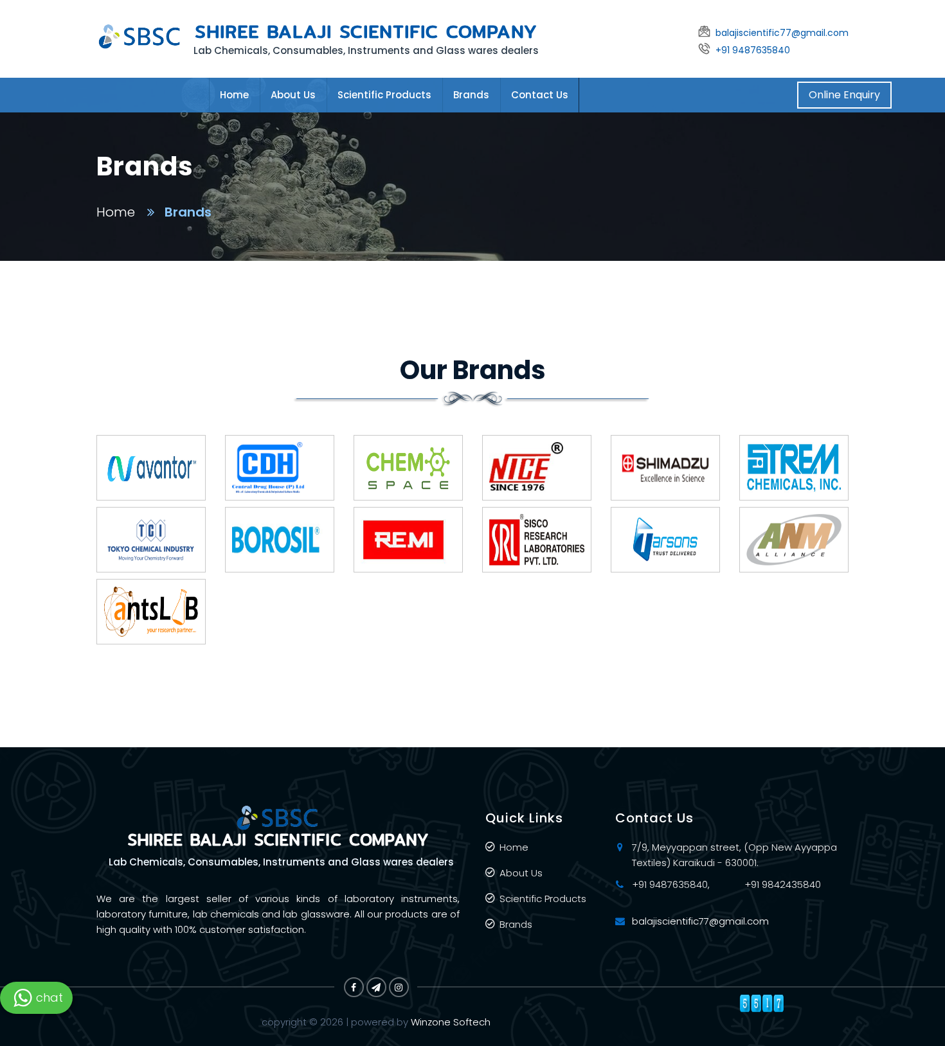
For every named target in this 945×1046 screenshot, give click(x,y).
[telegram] (376, 987)
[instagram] (399, 987)
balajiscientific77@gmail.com (700, 921)
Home (234, 95)
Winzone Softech (449, 1022)
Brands (471, 95)
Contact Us (539, 95)
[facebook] (354, 987)
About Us (293, 95)
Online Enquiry (844, 94)
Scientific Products (384, 95)
